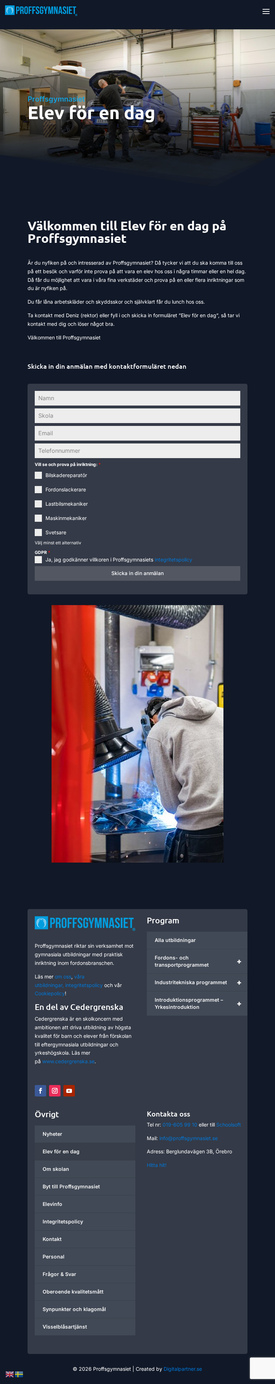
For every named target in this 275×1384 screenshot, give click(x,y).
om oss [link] (63, 976)
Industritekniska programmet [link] (198, 982)
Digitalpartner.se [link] (183, 1369)
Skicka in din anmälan (137, 573)
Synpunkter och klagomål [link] (74, 1309)
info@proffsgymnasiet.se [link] (188, 1138)
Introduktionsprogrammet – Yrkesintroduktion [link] (198, 1003)
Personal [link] (53, 1256)
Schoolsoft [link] (228, 1125)
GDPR (42, 552)
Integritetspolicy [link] (63, 1221)
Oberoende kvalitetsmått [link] (73, 1292)
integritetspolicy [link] (172, 559)
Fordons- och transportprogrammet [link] (198, 961)
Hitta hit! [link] (157, 1165)
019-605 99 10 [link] (180, 1125)
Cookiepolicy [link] (50, 993)
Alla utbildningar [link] (175, 940)
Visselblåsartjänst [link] (65, 1327)
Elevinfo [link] (52, 1204)
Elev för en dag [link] (61, 1151)
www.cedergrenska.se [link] (68, 1061)
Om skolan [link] (56, 1169)
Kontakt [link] (52, 1239)
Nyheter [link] (52, 1134)
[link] (41, 10)
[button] (266, 11)
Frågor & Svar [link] (59, 1274)
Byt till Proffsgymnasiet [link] (71, 1186)
